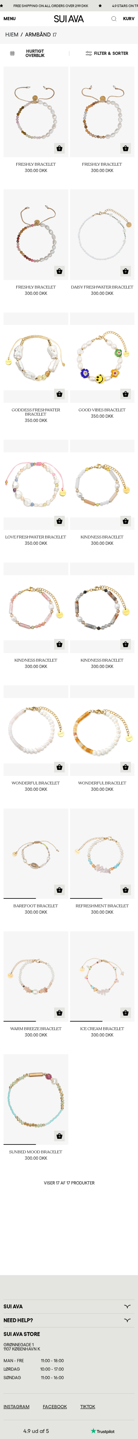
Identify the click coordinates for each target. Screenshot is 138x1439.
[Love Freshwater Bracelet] (36, 485)
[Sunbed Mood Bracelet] (36, 1099)
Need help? (18, 1320)
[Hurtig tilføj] (59, 148)
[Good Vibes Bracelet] (102, 358)
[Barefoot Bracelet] (36, 854)
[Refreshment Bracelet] (102, 854)
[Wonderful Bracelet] (36, 730)
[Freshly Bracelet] (36, 112)
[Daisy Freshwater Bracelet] (102, 234)
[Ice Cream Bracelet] (102, 976)
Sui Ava (13, 1306)
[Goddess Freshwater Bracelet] (36, 358)
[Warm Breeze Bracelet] (36, 976)
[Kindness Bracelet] (102, 485)
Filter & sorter (111, 53)
